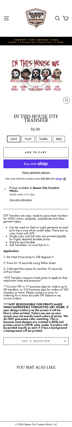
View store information (20, 200)
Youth (28, 139)
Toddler (43, 139)
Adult (13, 139)
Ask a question (36, 341)
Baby (59, 139)
